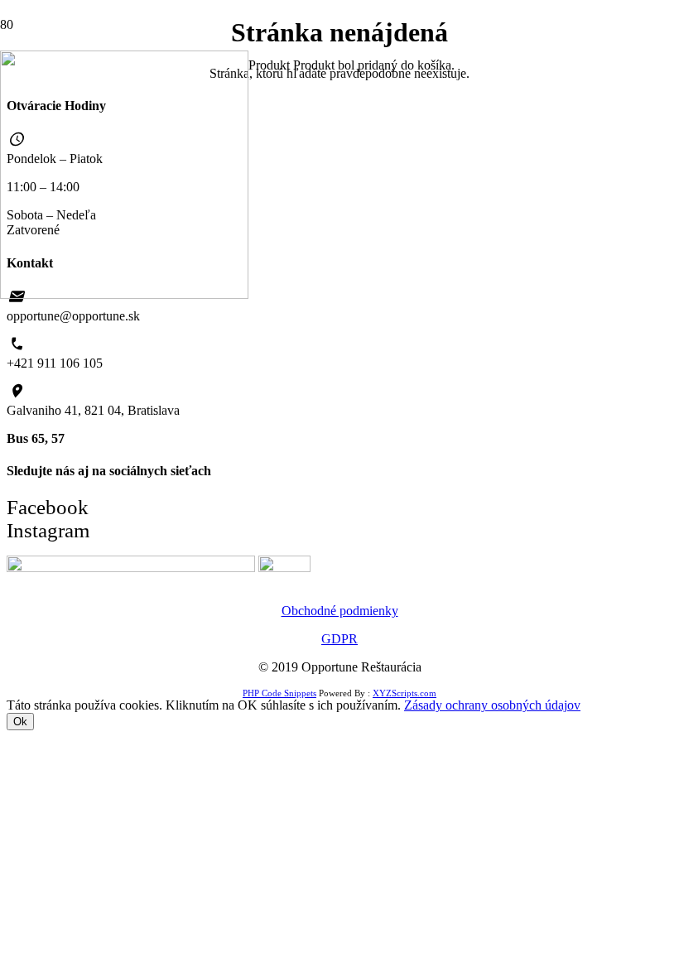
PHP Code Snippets (279, 693)
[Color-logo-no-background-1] (124, 294)
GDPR (339, 639)
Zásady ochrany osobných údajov (492, 705)
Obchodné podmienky (340, 611)
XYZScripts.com (404, 693)
